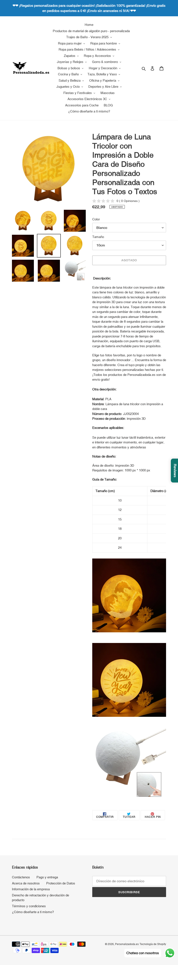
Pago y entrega (47, 877)
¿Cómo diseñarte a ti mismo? (33, 912)
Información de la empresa (31, 889)
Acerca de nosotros (26, 883)
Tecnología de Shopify (153, 944)
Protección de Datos (60, 883)
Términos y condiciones (29, 906)
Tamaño (98, 237)
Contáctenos (21, 877)
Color (96, 219)
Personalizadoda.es (127, 944)
